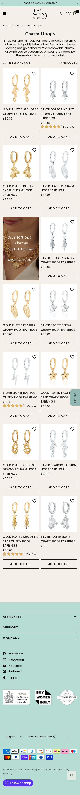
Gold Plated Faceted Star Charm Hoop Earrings (57, 397)
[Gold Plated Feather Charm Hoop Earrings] (21, 302)
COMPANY (11, 638)
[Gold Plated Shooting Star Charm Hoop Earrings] (21, 514)
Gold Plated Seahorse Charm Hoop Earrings (20, 111)
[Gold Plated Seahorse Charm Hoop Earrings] (21, 86)
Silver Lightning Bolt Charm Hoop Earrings (20, 395)
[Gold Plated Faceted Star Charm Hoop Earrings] (59, 370)
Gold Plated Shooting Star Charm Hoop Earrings (21, 541)
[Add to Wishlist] (34, 73)
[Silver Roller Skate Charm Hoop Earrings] (59, 514)
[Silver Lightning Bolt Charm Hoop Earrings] (21, 370)
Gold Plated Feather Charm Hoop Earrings (20, 327)
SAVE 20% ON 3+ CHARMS (40, 3)
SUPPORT (10, 627)
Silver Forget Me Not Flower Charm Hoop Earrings (57, 113)
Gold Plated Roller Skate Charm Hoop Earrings (18, 190)
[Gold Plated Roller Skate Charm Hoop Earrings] (21, 163)
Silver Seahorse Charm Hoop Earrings (59, 467)
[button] (75, 397)
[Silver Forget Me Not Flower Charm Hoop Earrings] (59, 86)
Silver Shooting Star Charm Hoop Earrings (58, 260)
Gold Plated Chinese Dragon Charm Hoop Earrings (19, 469)
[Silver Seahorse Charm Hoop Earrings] (59, 442)
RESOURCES (12, 617)
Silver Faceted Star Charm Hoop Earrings (58, 327)
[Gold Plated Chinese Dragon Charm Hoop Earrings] (21, 442)
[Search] (62, 13)
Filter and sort (20, 62)
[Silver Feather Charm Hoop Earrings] (59, 163)
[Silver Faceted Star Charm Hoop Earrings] (59, 302)
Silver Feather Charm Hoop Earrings (57, 188)
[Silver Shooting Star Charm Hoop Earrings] (59, 235)
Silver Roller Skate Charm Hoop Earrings (58, 539)
